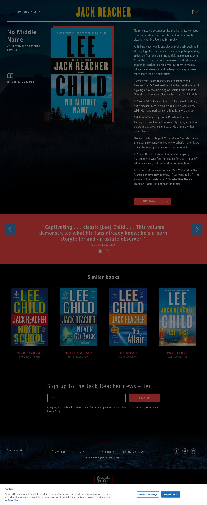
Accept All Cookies (171, 494)
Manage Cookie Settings (147, 494)
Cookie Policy (13, 500)
